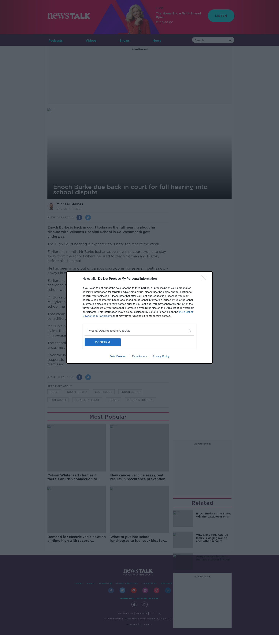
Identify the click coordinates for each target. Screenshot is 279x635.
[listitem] (139, 331)
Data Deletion (118, 356)
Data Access (139, 356)
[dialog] (139, 317)
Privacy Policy (161, 356)
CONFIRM (102, 342)
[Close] (205, 279)
